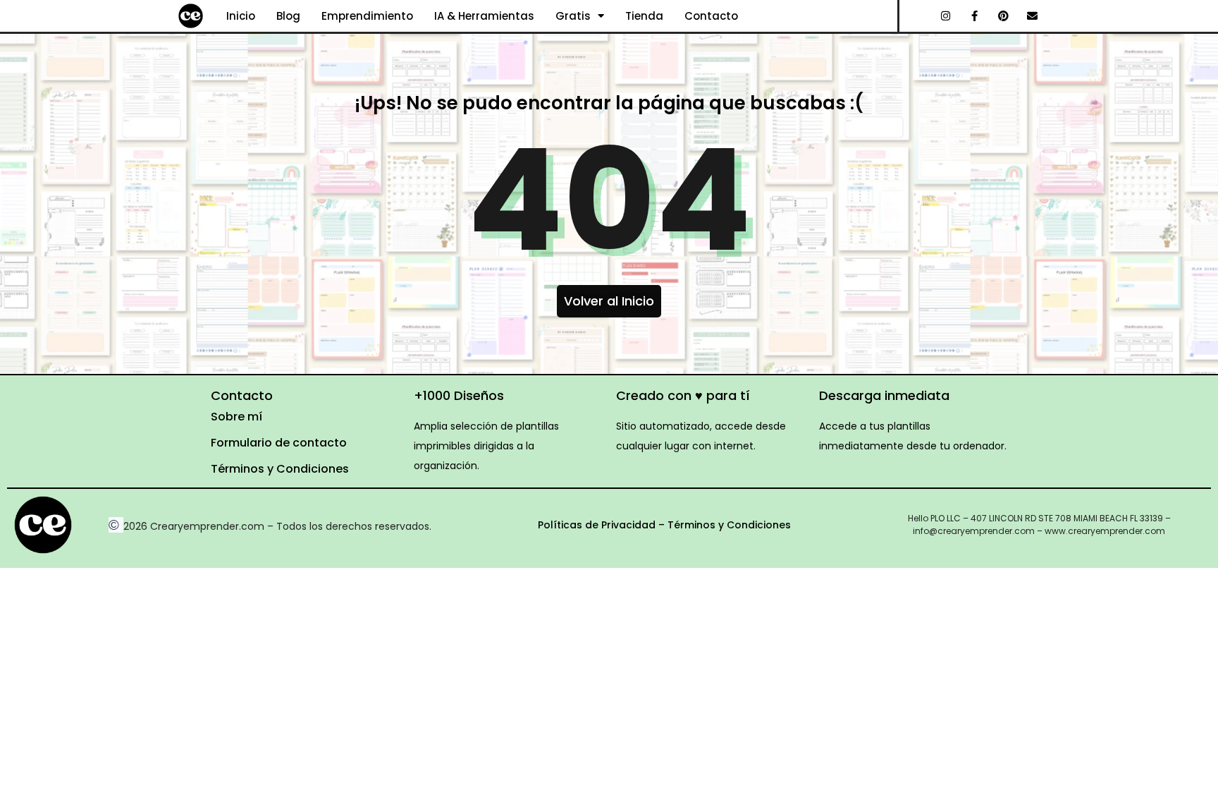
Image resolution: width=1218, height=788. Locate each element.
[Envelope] (1032, 16)
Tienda (644, 15)
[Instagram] (945, 16)
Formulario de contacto (279, 443)
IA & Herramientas (484, 15)
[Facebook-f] (974, 16)
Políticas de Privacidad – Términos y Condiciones (664, 525)
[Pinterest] (1003, 16)
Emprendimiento (367, 15)
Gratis (573, 15)
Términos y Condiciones (280, 469)
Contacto (711, 15)
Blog (288, 15)
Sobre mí (236, 416)
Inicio (240, 15)
